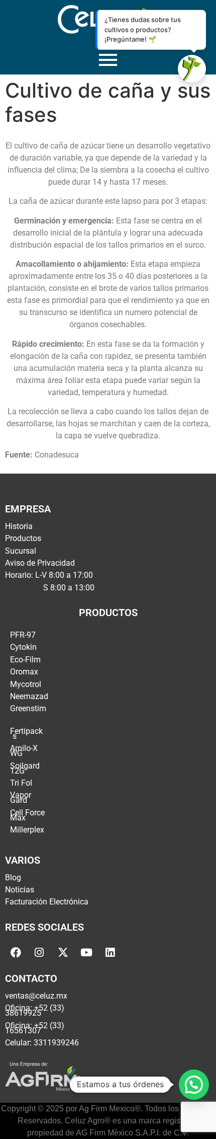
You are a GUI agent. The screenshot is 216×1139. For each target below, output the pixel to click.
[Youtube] (86, 952)
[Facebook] (15, 952)
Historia (19, 526)
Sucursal (20, 551)
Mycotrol (25, 684)
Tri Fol (21, 783)
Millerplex (27, 829)
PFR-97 (23, 635)
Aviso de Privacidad (40, 563)
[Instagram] (39, 952)
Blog (13, 877)
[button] (194, 1085)
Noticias (19, 889)
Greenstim (28, 708)
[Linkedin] (110, 952)
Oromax (24, 671)
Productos (23, 538)
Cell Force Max (27, 815)
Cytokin (23, 647)
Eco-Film (25, 659)
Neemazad (29, 696)
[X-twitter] (62, 952)
